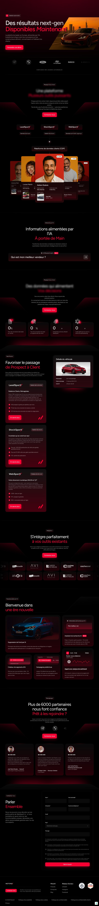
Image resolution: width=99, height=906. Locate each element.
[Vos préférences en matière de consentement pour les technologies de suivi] (96, 903)
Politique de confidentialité (71, 840)
